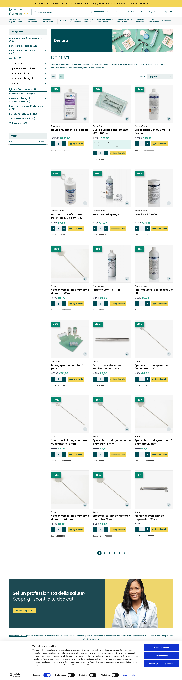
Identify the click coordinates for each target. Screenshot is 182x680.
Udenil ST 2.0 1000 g (147, 214)
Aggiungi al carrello (76, 144)
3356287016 (99, 12)
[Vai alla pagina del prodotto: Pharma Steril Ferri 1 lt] (112, 264)
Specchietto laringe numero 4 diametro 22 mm (70, 291)
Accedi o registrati (24, 610)
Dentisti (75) (15, 58)
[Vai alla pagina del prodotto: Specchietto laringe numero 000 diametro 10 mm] (154, 339)
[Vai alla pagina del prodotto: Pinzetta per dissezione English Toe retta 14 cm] (112, 339)
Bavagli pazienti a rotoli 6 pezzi (67, 366)
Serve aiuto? (121, 12)
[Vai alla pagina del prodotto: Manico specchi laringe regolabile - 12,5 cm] (154, 489)
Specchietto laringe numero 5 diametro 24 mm (70, 517)
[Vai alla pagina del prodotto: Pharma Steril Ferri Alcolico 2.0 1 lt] (154, 264)
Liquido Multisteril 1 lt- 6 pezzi (69, 130)
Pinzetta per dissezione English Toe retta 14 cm (107, 366)
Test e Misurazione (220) (22, 118)
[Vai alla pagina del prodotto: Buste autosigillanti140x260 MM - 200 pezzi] (112, 104)
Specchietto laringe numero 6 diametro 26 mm (112, 517)
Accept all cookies (161, 647)
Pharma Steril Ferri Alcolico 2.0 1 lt (154, 291)
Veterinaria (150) (18, 123)
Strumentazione (20, 73)
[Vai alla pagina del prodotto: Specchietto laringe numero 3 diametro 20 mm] (154, 414)
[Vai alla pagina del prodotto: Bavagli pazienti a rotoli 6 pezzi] (70, 339)
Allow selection (161, 656)
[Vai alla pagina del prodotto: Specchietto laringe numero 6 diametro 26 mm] (112, 489)
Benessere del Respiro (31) (23, 45)
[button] (53, 76)
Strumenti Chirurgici (22, 78)
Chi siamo (111, 12)
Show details (129, 675)
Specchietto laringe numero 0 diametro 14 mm (112, 442)
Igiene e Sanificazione (23, 68)
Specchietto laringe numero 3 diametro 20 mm (153, 442)
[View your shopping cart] (171, 12)
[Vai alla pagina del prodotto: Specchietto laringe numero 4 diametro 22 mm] (70, 264)
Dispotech (56, 361)
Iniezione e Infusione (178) (23, 93)
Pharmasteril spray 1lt (107, 214)
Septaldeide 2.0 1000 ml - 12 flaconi (152, 131)
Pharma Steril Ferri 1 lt (106, 289)
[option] (159, 76)
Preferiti (166, 12)
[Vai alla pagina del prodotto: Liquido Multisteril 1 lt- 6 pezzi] (70, 104)
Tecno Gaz (56, 126)
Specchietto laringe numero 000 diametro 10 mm (152, 366)
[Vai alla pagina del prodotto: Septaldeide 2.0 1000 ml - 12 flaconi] (154, 104)
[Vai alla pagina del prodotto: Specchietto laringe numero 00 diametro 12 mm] (70, 414)
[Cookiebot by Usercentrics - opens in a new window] (16, 675)
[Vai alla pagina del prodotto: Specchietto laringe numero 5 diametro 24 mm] (70, 489)
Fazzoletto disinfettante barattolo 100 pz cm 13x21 (67, 216)
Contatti (131, 12)
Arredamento (19, 63)
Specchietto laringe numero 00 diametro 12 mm (69, 442)
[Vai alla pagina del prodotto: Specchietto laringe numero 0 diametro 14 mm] (112, 414)
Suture (15, 83)
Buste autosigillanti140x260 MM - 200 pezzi (110, 131)
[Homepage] (18, 12)
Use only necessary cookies (161, 664)
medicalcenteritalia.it (18, 636)
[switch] (71, 675)
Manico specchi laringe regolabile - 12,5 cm (149, 517)
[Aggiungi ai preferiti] (85, 119)
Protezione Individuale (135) (24, 113)
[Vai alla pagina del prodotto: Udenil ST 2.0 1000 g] (154, 188)
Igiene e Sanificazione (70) (23, 89)
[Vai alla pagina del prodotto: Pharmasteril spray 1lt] (112, 188)
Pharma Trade (141, 126)
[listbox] (160, 76)
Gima (53, 286)
